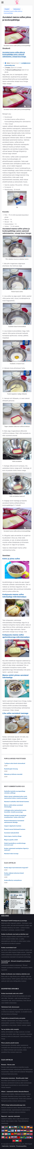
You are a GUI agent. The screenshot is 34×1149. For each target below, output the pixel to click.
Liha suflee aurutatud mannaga (15, 713)
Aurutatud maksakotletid (11, 832)
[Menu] (2, 2)
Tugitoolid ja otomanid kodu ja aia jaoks (13, 1018)
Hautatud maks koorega (11, 853)
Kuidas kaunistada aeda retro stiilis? (12, 993)
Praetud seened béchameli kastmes (14, 829)
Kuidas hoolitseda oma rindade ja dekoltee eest (15, 974)
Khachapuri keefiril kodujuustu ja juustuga (14, 920)
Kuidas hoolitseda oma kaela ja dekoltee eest (14, 934)
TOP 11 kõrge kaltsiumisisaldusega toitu (13, 1105)
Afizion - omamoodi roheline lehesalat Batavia (15, 1091)
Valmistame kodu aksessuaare (10, 1007)
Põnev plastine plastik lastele (10, 1043)
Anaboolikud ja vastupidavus (13, 880)
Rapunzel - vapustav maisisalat (10, 1116)
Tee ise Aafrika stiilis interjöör (10, 1029)
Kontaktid (12, 1146)
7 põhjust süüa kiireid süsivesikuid (14, 763)
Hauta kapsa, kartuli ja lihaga (12, 836)
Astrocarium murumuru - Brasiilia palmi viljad (14, 1078)
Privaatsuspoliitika (21, 1146)
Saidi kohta (5, 1146)
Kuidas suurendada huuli (8, 947)
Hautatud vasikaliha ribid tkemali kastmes (16, 801)
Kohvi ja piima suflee (11, 559)
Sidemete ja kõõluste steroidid (13, 774)
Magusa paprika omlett (11, 839)
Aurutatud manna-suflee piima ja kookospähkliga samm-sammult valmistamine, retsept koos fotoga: (14, 54)
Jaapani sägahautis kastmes (12, 826)
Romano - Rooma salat (8, 1064)
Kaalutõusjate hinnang (11, 769)
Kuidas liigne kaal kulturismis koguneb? (16, 867)
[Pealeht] (17, 2)
